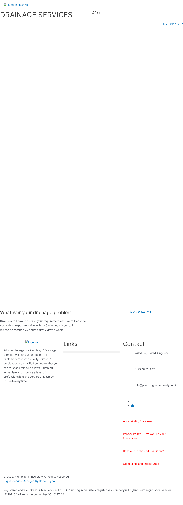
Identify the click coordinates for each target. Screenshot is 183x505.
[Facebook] (132, 401)
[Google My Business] (132, 405)
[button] (91, 352)
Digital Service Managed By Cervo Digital (29, 481)
